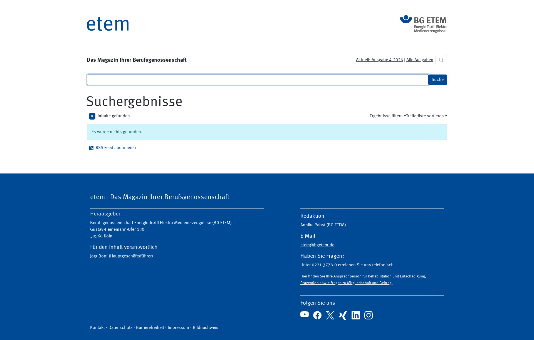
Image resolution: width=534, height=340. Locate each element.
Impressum (178, 328)
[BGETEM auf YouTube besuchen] (304, 314)
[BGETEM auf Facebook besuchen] (317, 315)
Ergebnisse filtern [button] (386, 116)
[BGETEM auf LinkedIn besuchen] (356, 315)
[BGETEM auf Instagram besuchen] (368, 315)
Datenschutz (120, 328)
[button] (441, 60)
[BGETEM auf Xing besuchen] (343, 315)
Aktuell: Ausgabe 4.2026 (379, 60)
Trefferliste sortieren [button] (425, 116)
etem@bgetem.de (317, 245)
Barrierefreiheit (150, 328)
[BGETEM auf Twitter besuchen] (330, 315)
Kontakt (97, 328)
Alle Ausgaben (419, 60)
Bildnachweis (205, 328)
